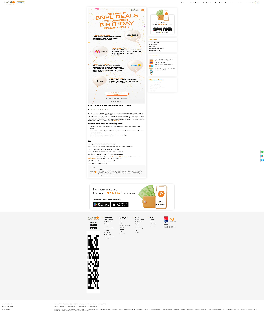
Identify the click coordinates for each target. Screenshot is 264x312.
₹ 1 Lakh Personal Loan (70, 306)
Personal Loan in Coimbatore (193, 309)
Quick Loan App (66, 303)
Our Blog (137, 232)
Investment (249, 3)
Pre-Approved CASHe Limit (119, 156)
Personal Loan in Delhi (81, 309)
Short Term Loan (57, 303)
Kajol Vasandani (94, 109)
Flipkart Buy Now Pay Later (125, 225)
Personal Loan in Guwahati (239, 309)
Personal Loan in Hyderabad (104, 309)
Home (183, 3)
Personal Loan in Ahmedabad (180, 309)
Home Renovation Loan (109, 236)
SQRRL (121, 231)
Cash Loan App (74, 303)
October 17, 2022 (106, 109)
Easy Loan (87, 303)
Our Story (137, 223)
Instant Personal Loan (156, 82)
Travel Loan (154, 89)
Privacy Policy (153, 223)
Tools (230, 3)
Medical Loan (107, 232)
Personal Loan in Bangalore (117, 309)
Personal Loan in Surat (251, 309)
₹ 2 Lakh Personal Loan (81, 306)
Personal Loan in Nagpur (59, 310)
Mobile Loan (106, 230)
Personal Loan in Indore (228, 309)
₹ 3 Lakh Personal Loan (92, 306)
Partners (152, 219)
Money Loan (81, 303)
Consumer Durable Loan (109, 228)
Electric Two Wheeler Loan (158, 87)
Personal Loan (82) (154, 42)
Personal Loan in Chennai (155, 309)
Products (222, 3)
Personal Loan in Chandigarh (143, 309)
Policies (152, 221)
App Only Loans (94, 303)
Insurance (239, 3)
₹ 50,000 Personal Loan (59, 306)
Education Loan (107, 234)
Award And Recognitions (140, 228)
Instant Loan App (102, 303)
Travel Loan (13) (153, 46)
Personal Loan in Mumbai (59, 309)
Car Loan (153, 91)
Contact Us (152, 225)
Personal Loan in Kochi (216, 309)
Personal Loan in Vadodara (83, 310)
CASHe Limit (122, 221)
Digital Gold (122, 233)
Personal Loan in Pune (70, 309)
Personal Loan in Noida (92, 309)
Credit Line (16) (153, 44)
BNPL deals (116, 120)
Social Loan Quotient (209, 3)
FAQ (136, 230)
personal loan (92, 158)
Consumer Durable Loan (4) (156, 48)
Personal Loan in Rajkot (71, 310)
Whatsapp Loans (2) (154, 50)
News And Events (138, 225)
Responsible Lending (194, 3)
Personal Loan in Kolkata (167, 309)
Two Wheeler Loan (156, 84)
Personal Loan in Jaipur (206, 309)
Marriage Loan (107, 238)
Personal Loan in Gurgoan (129, 309)
